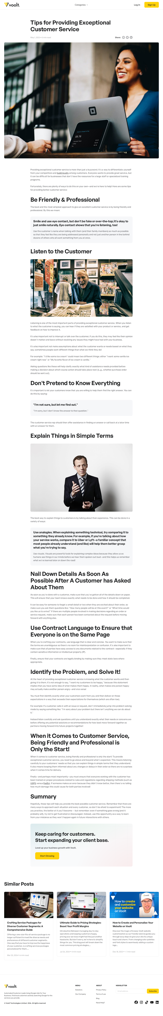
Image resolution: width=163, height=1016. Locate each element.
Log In (137, 4)
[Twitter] (127, 37)
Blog (97, 998)
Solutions (78, 990)
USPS (33, 783)
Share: (118, 37)
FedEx (46, 783)
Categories (80, 4)
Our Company (80, 994)
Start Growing (47, 856)
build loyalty (63, 173)
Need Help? (100, 1003)
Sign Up (151, 4)
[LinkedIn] (131, 37)
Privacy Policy (101, 990)
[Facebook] (123, 37)
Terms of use (101, 994)
